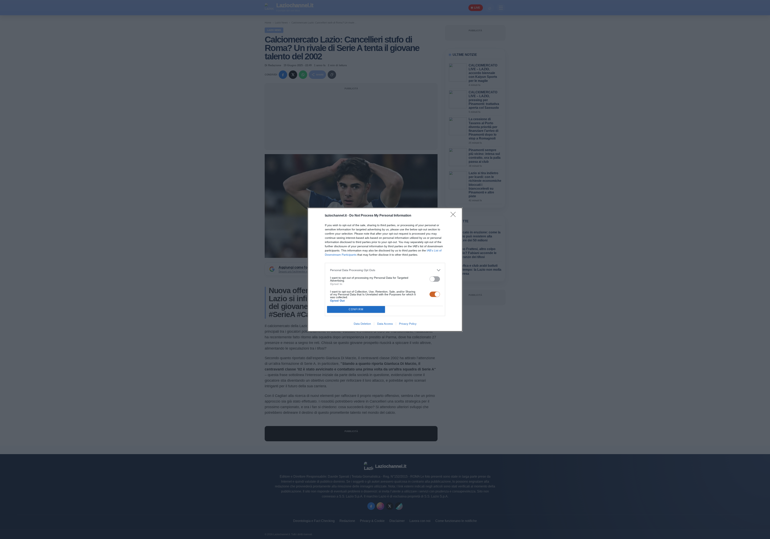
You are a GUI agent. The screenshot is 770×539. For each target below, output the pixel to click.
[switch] (435, 279)
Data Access (385, 323)
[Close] (454, 216)
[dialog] (385, 269)
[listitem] (385, 270)
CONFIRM (356, 309)
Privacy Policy (407, 323)
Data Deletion (362, 323)
